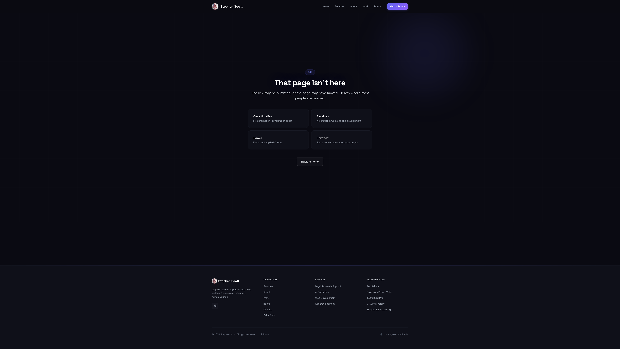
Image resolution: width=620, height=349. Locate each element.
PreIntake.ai (373, 286)
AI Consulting (322, 292)
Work (365, 6)
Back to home (310, 161)
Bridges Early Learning (379, 309)
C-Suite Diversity (376, 303)
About (353, 6)
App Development (325, 303)
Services (340, 6)
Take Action (270, 315)
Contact (268, 309)
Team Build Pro (375, 297)
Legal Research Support (328, 286)
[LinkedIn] (215, 306)
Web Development (325, 297)
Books (377, 6)
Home (326, 6)
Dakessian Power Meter (379, 292)
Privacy (265, 334)
